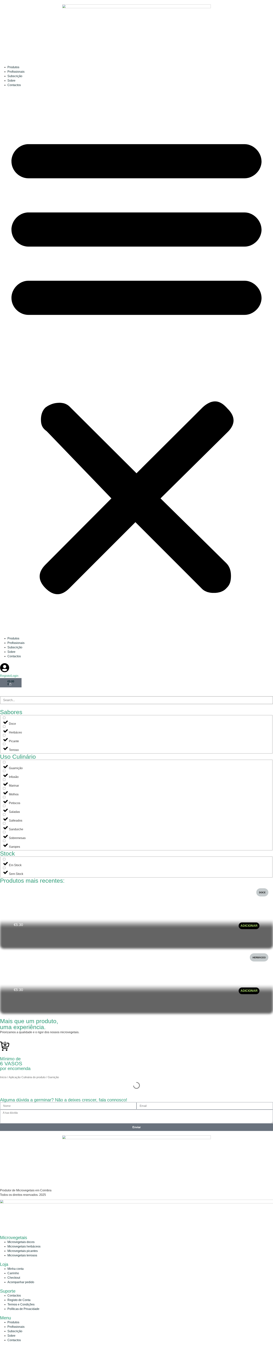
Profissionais (16, 71)
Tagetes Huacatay (29, 917)
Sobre (11, 80)
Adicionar (249, 925)
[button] (136, 361)
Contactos (14, 85)
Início (3, 1077)
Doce (262, 892)
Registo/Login (9, 675)
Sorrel (20, 982)
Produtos (13, 67)
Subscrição (14, 76)
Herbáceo (259, 957)
